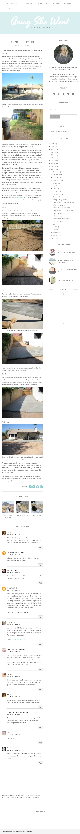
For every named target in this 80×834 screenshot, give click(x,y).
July (54, 186)
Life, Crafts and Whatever (16, 649)
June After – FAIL (58, 194)
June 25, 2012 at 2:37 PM (13, 572)
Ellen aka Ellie (12, 570)
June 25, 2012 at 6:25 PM (13, 652)
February (56, 232)
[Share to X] (33, 486)
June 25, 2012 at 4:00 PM (13, 590)
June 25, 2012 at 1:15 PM (13, 555)
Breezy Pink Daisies (18, 640)
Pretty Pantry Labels (60, 200)
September (56, 180)
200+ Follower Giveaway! (67, 252)
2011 (53, 238)
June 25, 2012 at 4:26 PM (13, 625)
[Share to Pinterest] (37, 486)
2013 (53, 166)
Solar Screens (57, 216)
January (55, 235)
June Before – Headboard (61, 218)
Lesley (9, 674)
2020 (53, 146)
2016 (53, 158)
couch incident (18, 197)
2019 (53, 149)
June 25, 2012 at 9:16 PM (13, 697)
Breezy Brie (11, 622)
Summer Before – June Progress (64, 202)
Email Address (55, 110)
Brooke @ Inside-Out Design (17, 712)
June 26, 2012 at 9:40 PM (13, 750)
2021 (53, 144)
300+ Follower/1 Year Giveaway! (65, 261)
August (55, 183)
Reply (40, 547)
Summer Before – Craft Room (63, 210)
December (56, 172)
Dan (8, 732)
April (54, 227)
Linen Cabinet (57, 213)
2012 (53, 169)
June (54, 189)
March (55, 230)
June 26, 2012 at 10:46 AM (14, 714)
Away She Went (11, 831)
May (54, 224)
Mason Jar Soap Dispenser (61, 208)
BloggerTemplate (27, 831)
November (56, 175)
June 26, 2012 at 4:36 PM (13, 735)
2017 (53, 155)
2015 (53, 161)
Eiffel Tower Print (59, 205)
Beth (9, 532)
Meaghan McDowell (14, 588)
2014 (53, 163)
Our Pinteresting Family (15, 552)
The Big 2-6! (57, 191)
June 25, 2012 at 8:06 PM (13, 677)
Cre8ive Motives (13, 748)
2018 (53, 152)
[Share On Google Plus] (41, 486)
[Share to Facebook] (30, 486)
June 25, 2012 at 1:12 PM (13, 535)
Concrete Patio (58, 197)
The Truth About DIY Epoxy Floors (68, 271)
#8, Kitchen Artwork (65, 280)
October (55, 177)
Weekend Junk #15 (59, 221)
